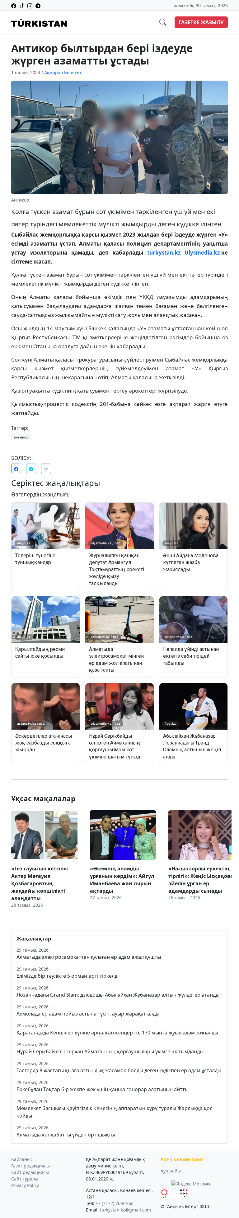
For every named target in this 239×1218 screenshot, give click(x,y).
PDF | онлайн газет (182, 1159)
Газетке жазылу (201, 22)
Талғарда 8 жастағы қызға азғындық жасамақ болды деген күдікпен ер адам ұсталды (118, 1070)
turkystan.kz (163, 252)
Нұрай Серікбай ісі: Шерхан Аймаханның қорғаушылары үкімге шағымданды (110, 1051)
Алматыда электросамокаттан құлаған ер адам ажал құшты (88, 957)
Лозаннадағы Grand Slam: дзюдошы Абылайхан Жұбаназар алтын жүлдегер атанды (117, 994)
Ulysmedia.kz (202, 252)
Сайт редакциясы (30, 1172)
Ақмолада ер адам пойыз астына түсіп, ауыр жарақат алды (87, 1013)
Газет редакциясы (30, 1166)
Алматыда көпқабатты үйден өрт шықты (65, 1134)
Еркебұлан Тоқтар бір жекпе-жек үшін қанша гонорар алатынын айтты (102, 1089)
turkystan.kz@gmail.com (125, 1210)
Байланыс (22, 1159)
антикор (21, 437)
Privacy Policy (25, 1185)
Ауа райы (171, 1171)
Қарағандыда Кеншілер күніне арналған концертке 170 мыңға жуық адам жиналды (117, 1032)
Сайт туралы (24, 1179)
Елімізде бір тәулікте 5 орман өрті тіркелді (67, 975)
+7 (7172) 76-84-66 (115, 1203)
